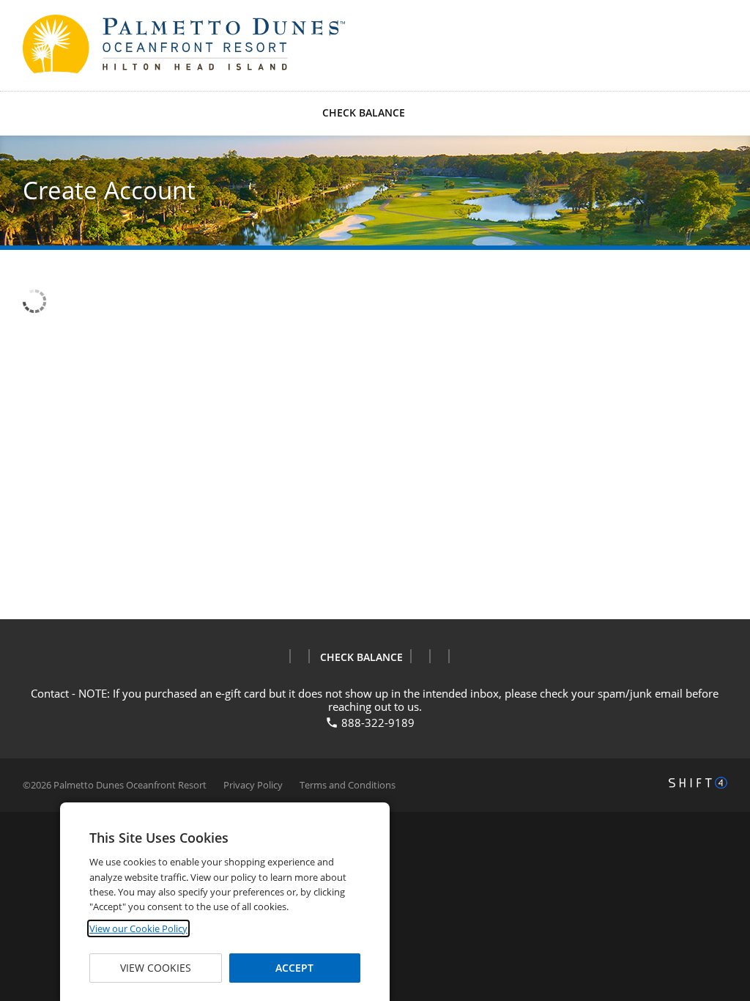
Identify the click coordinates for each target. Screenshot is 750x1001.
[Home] (103, 44)
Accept (294, 968)
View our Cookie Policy (138, 928)
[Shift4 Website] (698, 782)
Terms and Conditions (348, 784)
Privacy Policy (253, 784)
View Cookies (155, 968)
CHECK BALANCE (363, 112)
